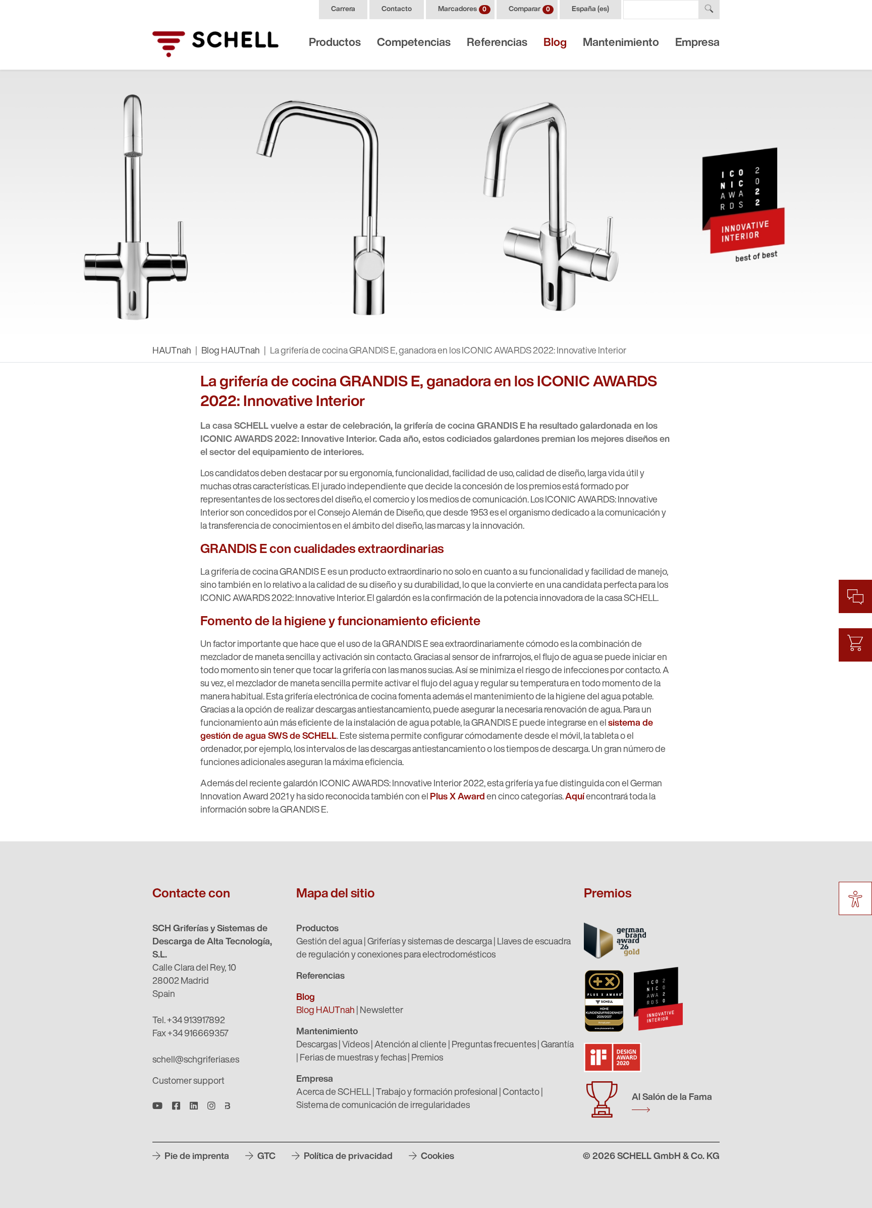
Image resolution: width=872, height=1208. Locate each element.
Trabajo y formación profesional (437, 1092)
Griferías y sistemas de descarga (429, 942)
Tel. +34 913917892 (188, 1021)
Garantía (557, 1045)
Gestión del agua (329, 942)
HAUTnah (171, 351)
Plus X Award (457, 797)
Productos (335, 43)
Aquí (574, 797)
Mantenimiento (621, 43)
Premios (427, 1058)
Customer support (188, 1081)
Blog (555, 43)
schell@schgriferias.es (195, 1060)
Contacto (397, 9)
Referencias (497, 43)
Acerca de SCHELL (333, 1092)
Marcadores (462, 9)
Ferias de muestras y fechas (353, 1058)
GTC (265, 1157)
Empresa (697, 43)
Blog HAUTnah (230, 351)
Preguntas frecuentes (494, 1045)
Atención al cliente (410, 1045)
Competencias (414, 43)
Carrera (343, 9)
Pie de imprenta (195, 1157)
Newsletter (381, 1011)
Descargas (316, 1045)
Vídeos (355, 1045)
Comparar (529, 9)
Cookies (436, 1157)
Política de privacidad (347, 1157)
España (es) (590, 9)
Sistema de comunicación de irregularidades (383, 1106)
